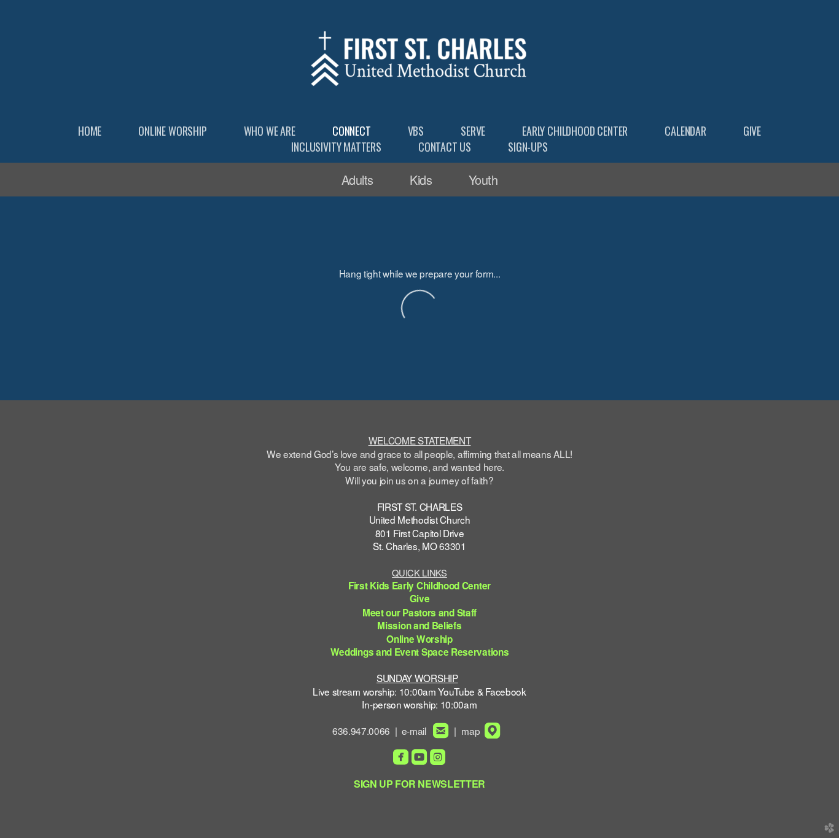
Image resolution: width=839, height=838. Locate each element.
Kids (421, 179)
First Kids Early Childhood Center (419, 585)
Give (420, 598)
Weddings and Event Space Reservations (419, 652)
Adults (357, 179)
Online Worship (419, 639)
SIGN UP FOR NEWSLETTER (419, 784)
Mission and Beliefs (419, 625)
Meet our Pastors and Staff (419, 612)
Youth (483, 179)
